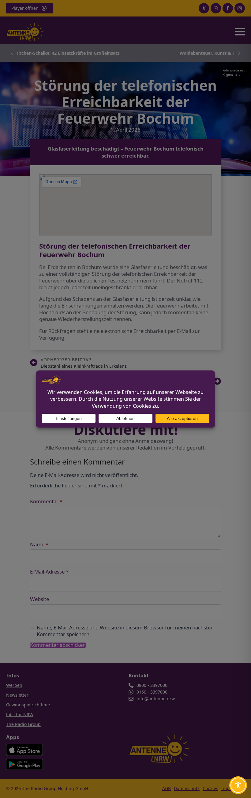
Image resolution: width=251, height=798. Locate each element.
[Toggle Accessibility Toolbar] (238, 785)
